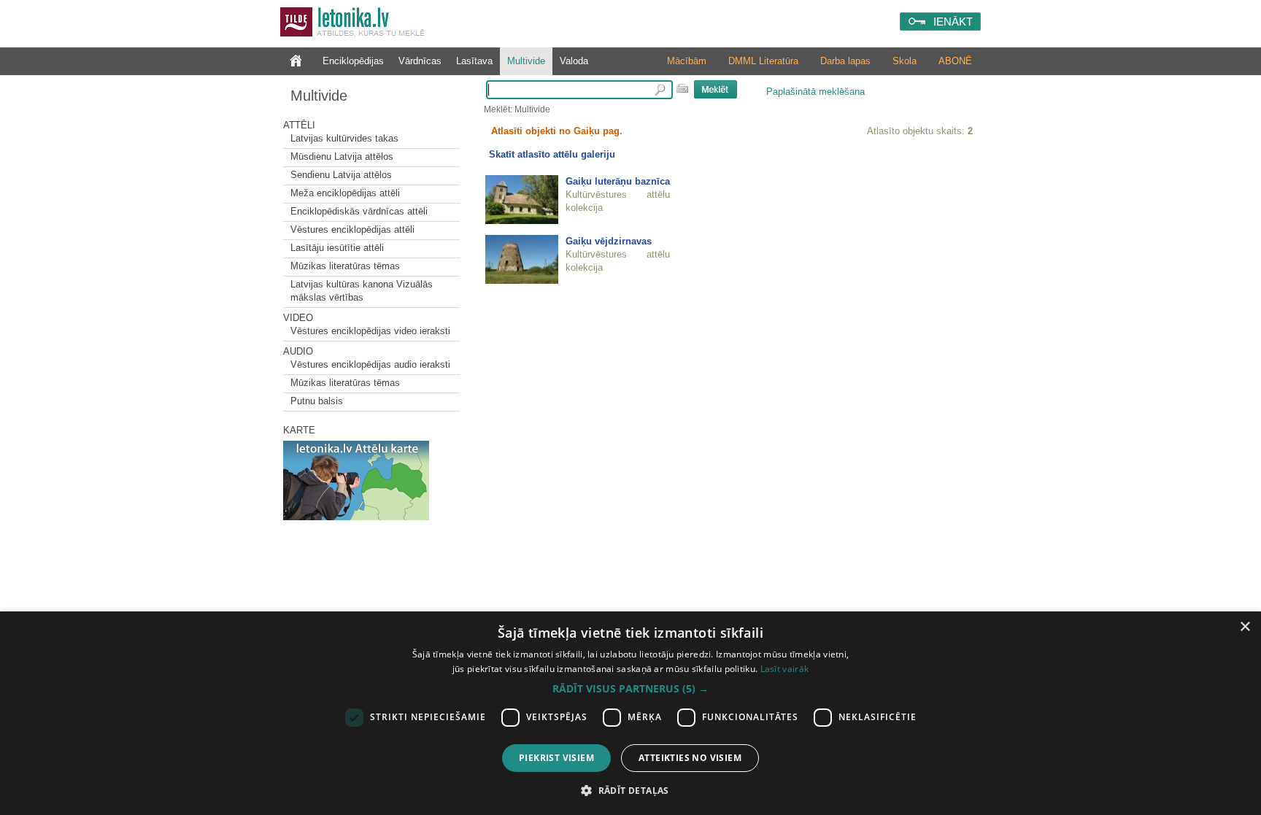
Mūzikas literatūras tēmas (345, 265)
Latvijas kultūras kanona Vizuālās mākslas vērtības (361, 291)
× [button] (1244, 627)
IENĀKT (953, 21)
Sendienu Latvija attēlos (341, 174)
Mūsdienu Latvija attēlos (341, 156)
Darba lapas (845, 60)
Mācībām (686, 60)
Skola (904, 60)
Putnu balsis (316, 400)
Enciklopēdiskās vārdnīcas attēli (359, 211)
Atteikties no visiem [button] (690, 758)
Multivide (526, 60)
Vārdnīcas (419, 60)
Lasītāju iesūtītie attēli (337, 247)
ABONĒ (955, 60)
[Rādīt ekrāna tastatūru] (682, 88)
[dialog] (630, 713)
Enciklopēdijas (353, 60)
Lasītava (474, 60)
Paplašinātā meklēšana (815, 91)
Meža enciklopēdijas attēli (345, 193)
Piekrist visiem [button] (556, 758)
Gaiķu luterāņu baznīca (618, 181)
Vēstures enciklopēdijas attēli (352, 229)
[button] (630, 688)
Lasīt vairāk (784, 669)
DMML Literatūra (763, 60)
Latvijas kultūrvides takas (344, 138)
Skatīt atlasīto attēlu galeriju (552, 154)
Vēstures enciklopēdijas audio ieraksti (370, 364)
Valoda (574, 60)
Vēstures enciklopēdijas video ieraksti (370, 330)
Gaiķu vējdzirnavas (609, 241)
